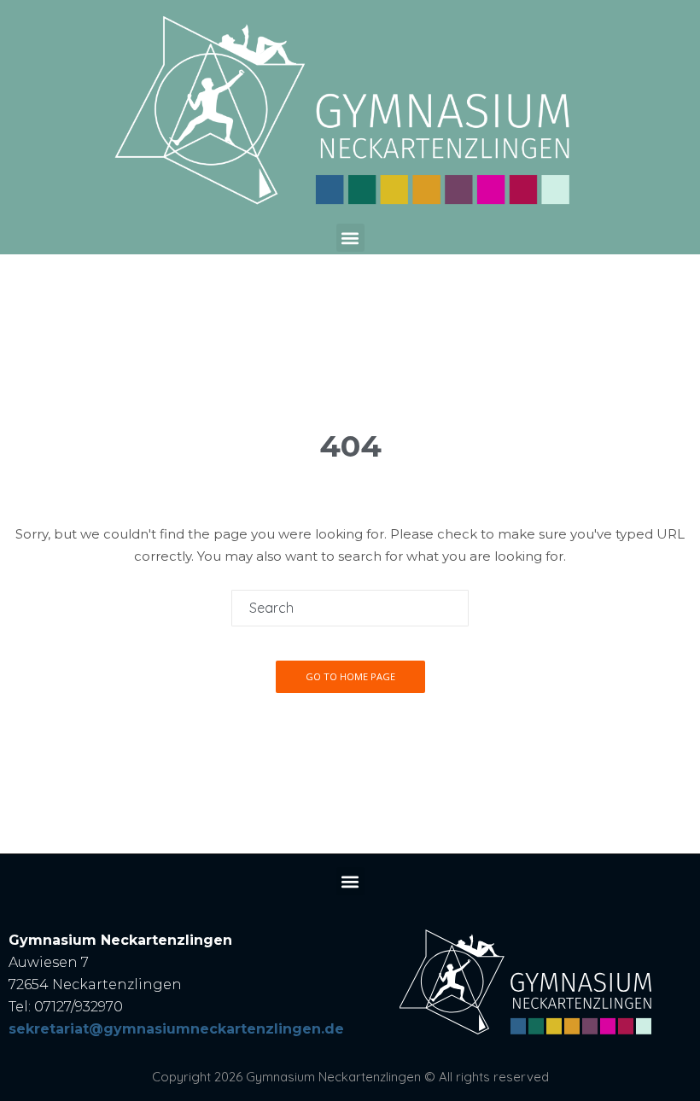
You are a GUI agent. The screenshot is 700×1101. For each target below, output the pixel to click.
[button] (350, 238)
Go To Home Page (350, 676)
